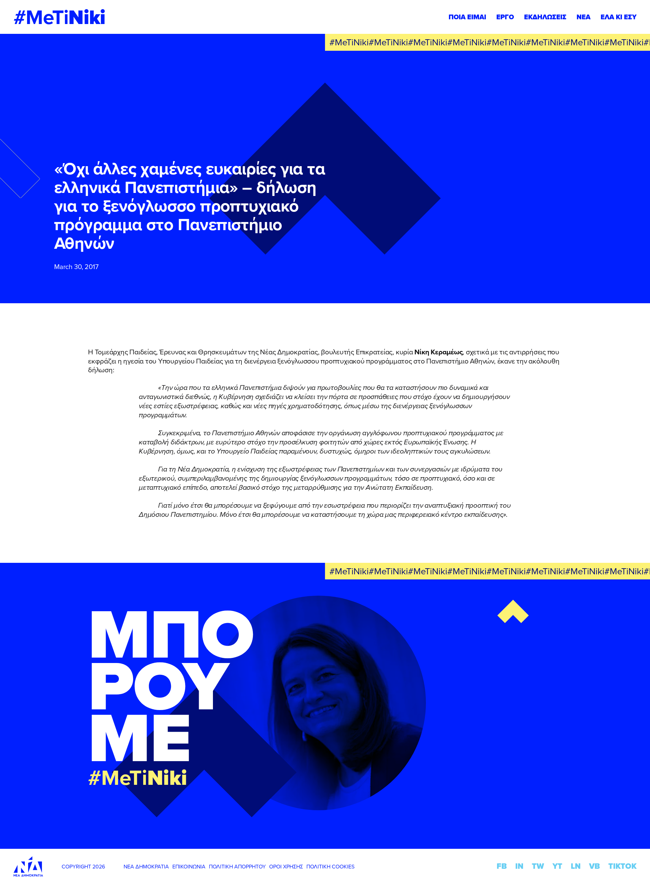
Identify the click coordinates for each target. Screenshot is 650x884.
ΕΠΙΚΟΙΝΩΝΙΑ (188, 866)
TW (538, 866)
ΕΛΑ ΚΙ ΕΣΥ (618, 17)
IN (519, 866)
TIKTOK (622, 866)
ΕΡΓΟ (505, 17)
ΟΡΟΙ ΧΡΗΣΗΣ (286, 866)
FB (502, 866)
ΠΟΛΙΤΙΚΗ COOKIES (330, 866)
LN (576, 866)
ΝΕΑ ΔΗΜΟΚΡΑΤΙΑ (146, 866)
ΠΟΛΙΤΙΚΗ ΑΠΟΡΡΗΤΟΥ (237, 866)
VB (594, 866)
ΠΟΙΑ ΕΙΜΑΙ (467, 17)
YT (557, 866)
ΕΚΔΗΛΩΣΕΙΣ (545, 17)
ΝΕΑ (583, 17)
